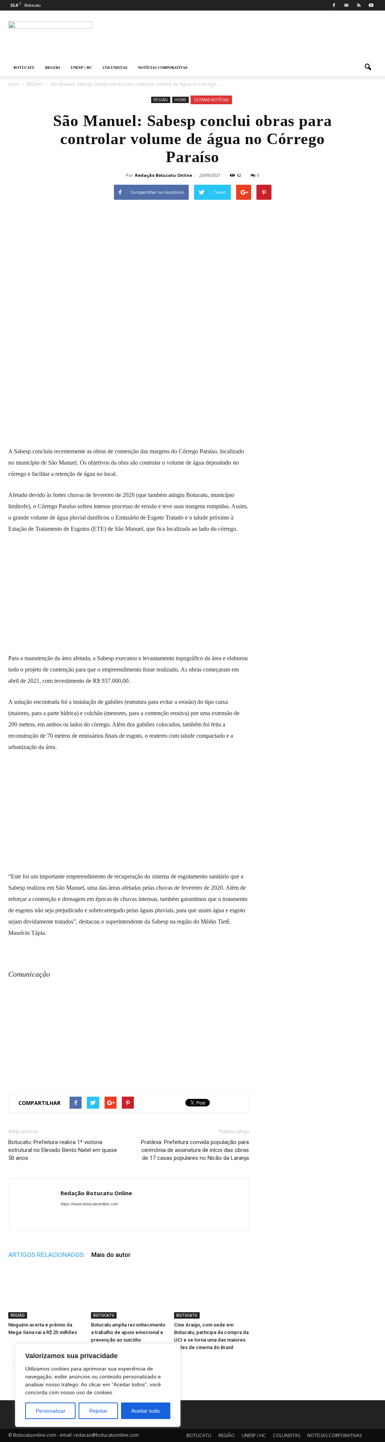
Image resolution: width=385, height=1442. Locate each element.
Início (14, 84)
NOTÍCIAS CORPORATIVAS (163, 67)
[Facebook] (334, 5)
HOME (180, 99)
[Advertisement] (128, 389)
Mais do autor (110, 1254)
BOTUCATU (24, 67)
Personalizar (50, 1411)
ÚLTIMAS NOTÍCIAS (211, 99)
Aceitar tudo (145, 1411)
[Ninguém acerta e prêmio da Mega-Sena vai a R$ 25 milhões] (45, 1292)
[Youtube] (371, 5)
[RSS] (358, 5)
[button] (368, 67)
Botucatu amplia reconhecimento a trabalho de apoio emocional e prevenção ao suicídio (128, 1332)
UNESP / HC (81, 67)
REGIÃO (52, 67)
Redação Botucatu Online (163, 175)
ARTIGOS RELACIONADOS (46, 1254)
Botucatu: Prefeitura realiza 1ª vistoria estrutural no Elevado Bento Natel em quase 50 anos (62, 1150)
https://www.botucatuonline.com (89, 1204)
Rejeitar (98, 1411)
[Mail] (346, 5)
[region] (97, 1385)
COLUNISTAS (115, 67)
